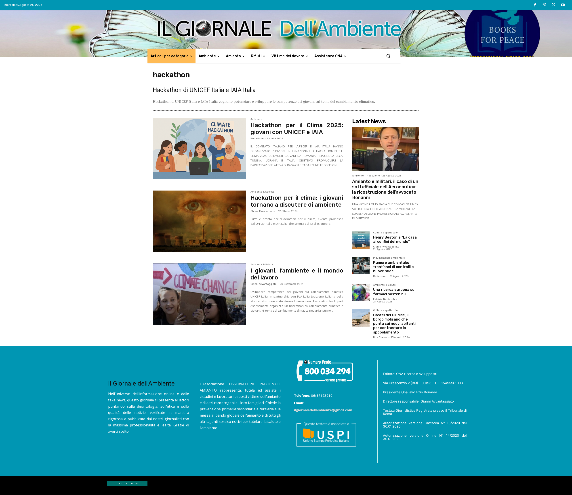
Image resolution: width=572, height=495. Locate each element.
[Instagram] (544, 5)
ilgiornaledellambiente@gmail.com (323, 410)
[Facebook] (535, 5)
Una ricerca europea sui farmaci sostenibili (394, 291)
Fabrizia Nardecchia (385, 299)
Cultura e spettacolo (385, 232)
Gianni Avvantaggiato (263, 284)
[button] (388, 56)
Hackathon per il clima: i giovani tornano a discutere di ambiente (296, 201)
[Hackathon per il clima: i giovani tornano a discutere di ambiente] (199, 221)
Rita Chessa (380, 337)
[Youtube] (563, 5)
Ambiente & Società (262, 192)
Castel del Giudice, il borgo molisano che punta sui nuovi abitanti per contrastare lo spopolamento (394, 323)
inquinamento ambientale (389, 258)
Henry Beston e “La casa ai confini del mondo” (395, 239)
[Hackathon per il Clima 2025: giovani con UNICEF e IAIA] (199, 149)
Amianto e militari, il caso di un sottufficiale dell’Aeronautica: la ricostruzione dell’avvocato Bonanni (385, 189)
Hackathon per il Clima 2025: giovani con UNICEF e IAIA (296, 129)
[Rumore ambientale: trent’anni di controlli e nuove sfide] (361, 265)
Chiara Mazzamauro (262, 211)
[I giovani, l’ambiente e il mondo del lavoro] (199, 294)
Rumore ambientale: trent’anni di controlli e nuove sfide (393, 266)
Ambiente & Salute (261, 264)
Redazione (257, 138)
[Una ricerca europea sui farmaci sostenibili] (361, 292)
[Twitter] (553, 5)
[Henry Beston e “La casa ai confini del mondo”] (361, 240)
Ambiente (256, 119)
